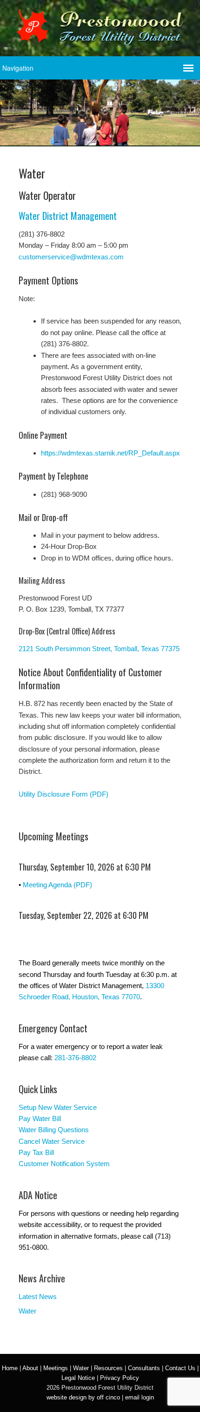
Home (10, 1368)
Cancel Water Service (52, 1141)
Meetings (55, 1368)
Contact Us (180, 1368)
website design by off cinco (83, 1397)
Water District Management (68, 216)
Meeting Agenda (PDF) (57, 885)
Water (27, 1311)
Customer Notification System (64, 1164)
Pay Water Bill (40, 1118)
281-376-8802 (75, 1058)
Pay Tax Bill (36, 1152)
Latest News (38, 1296)
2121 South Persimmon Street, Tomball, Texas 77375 (99, 649)
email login (139, 1397)
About (30, 1368)
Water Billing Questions (54, 1130)
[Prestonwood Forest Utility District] (100, 39)
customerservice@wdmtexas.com (71, 257)
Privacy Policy (119, 1377)
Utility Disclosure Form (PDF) (63, 794)
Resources (108, 1368)
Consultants (144, 1368)
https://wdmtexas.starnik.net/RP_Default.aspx (110, 453)
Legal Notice (78, 1377)
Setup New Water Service (58, 1107)
